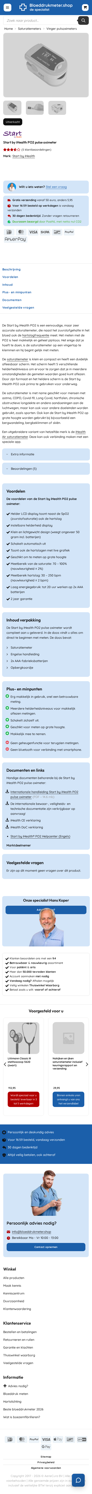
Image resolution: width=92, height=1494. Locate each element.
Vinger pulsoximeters (61, 29)
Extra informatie (22, 454)
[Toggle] (7, 455)
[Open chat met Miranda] (78, 1480)
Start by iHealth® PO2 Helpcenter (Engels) (40, 836)
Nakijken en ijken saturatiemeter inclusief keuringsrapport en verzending (67, 1063)
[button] (7, 8)
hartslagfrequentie (35, 335)
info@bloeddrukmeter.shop (31, 1232)
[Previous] (10, 65)
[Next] (81, 65)
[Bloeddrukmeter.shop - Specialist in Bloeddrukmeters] (46, 7)
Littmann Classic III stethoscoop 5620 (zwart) (19, 1062)
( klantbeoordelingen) (36, 149)
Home (8, 29)
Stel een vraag (56, 187)
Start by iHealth (23, 156)
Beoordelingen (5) (24, 469)
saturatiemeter (17, 359)
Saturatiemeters (29, 29)
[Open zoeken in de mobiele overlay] (46, 20)
